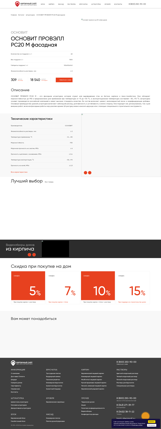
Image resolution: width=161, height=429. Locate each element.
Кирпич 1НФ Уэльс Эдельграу (89, 216)
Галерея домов (16, 383)
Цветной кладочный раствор (77, 334)
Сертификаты (16, 386)
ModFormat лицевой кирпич (91, 379)
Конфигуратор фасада (89, 414)
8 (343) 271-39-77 (125, 405)
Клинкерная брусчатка (54, 383)
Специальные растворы (125, 386)
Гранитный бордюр (53, 389)
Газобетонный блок (18, 421)
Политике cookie (137, 425)
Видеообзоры (86, 411)
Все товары (49, 182)
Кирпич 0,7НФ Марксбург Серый (57, 216)
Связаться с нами (122, 364)
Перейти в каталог (19, 339)
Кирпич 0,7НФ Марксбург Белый (24, 216)
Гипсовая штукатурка (19, 405)
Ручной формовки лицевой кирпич (93, 383)
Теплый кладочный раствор (128, 334)
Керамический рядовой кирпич (92, 389)
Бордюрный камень (53, 376)
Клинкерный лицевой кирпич (91, 376)
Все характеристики (19, 172)
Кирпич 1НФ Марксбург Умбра (122, 216)
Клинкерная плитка (53, 418)
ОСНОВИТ (19, 32)
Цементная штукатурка (19, 402)
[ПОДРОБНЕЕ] (27, 198)
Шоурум (14, 379)
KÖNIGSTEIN (17, 213)
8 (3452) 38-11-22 (125, 411)
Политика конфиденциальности (93, 408)
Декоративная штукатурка (21, 408)
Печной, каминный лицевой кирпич (94, 386)
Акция (83, 405)
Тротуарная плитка (53, 373)
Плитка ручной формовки (55, 421)
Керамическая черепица (55, 402)
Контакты (14, 392)
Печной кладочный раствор (127, 379)
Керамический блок (18, 418)
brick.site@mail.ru (126, 418)
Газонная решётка (53, 379)
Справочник (15, 389)
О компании (15, 373)
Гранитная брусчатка (54, 386)
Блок (16, 334)
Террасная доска (87, 402)
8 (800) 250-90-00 (137, 4)
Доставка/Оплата (18, 376)
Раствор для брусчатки (125, 383)
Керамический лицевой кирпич (92, 373)
